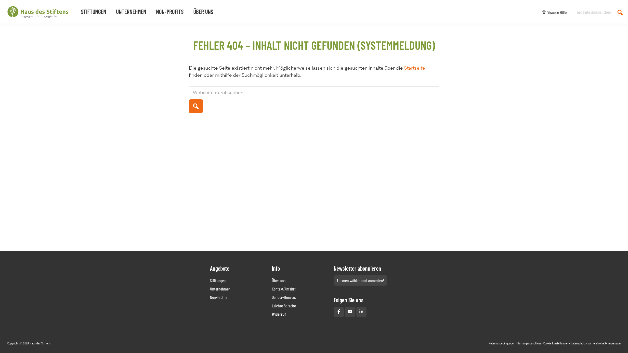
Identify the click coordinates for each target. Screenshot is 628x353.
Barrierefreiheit (597, 343)
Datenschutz (578, 343)
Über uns (279, 280)
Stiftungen (218, 280)
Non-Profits (218, 297)
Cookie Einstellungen (555, 343)
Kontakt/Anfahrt (284, 288)
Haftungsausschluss (529, 343)
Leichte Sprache (284, 305)
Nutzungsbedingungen (502, 343)
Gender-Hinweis (284, 297)
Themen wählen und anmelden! (360, 280)
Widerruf (279, 314)
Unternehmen (220, 288)
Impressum (614, 343)
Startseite (414, 68)
